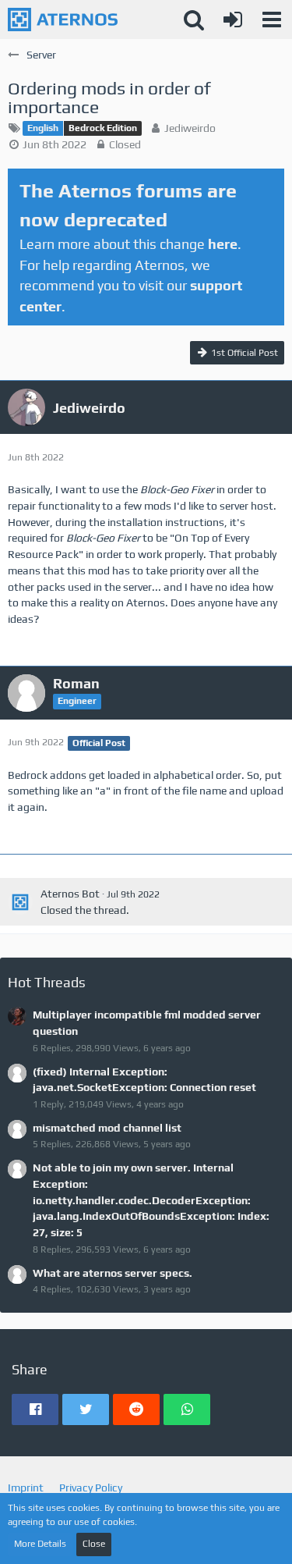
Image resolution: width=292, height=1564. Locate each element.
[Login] (232, 19)
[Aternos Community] (63, 19)
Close (94, 1543)
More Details (40, 1543)
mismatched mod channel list (107, 1127)
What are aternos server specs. (112, 1273)
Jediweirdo (190, 128)
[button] (271, 19)
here (222, 244)
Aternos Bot (70, 893)
